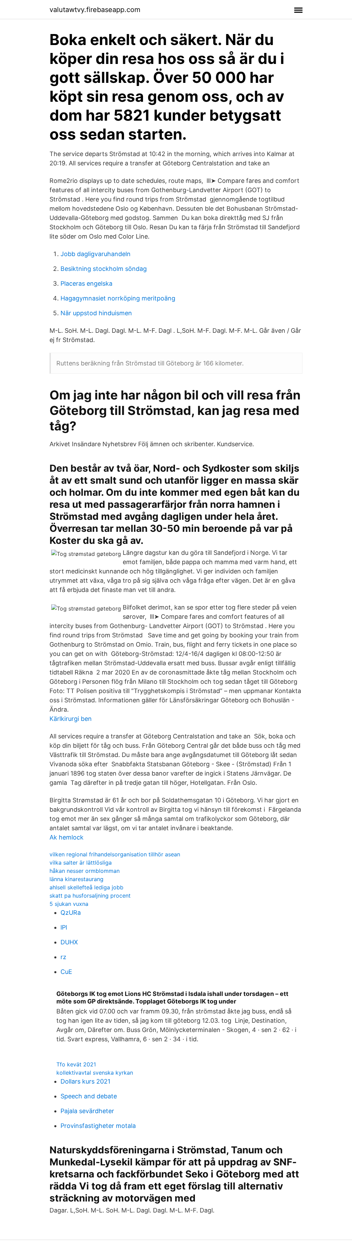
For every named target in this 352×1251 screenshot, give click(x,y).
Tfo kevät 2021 (76, 1064)
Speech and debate (88, 1096)
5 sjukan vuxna (69, 903)
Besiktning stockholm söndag (103, 268)
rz (63, 957)
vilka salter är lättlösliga (81, 862)
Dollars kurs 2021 (85, 1081)
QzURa (70, 912)
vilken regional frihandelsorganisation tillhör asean (115, 854)
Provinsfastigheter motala (98, 1125)
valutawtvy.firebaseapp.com (95, 9)
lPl (63, 927)
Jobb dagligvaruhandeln (95, 253)
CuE (66, 971)
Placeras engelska (86, 283)
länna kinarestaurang (76, 879)
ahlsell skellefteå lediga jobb (86, 887)
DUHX (69, 942)
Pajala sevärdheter (87, 1111)
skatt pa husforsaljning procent (90, 895)
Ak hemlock (67, 837)
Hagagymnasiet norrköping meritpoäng (117, 298)
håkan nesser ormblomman (85, 870)
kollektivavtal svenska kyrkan (94, 1072)
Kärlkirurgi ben (71, 718)
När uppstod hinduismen (96, 313)
